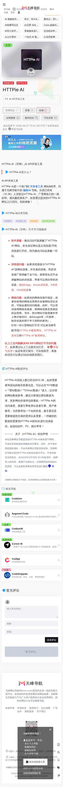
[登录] (18, 12)
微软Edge (25, 284)
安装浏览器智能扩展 (32, 773)
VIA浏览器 (22, 290)
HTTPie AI (21, 83)
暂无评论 (12, 590)
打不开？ (43, 125)
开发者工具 (8, 83)
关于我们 (41, 711)
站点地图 (45, 708)
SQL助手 (34, 221)
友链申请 (9, 708)
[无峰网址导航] (31, 684)
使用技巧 (33, 708)
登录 (28, 740)
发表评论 (51, 640)
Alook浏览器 (40, 284)
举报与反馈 (17, 129)
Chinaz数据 (31, 390)
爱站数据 (15, 390)
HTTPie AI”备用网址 (33, 335)
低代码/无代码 (48, 221)
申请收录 (21, 708)
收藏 (41, 110)
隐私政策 (29, 711)
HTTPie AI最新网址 (30, 330)
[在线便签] (58, 744)
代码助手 (8, 221)
